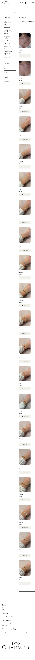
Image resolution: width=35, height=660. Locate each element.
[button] (26, 3)
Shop (3, 609)
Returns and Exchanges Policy (7, 616)
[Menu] (14, 2)
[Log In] (28, 2)
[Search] (20, 2)
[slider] (5, 70)
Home (3, 607)
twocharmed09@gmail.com (7, 623)
